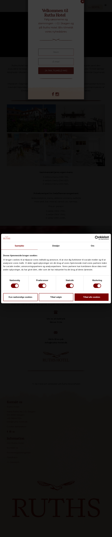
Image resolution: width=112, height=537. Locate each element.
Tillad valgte (56, 297)
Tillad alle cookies (91, 297)
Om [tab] (92, 246)
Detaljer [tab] (56, 246)
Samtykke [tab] (19, 246)
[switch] (42, 286)
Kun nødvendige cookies (20, 297)
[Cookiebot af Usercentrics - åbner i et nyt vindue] (97, 238)
